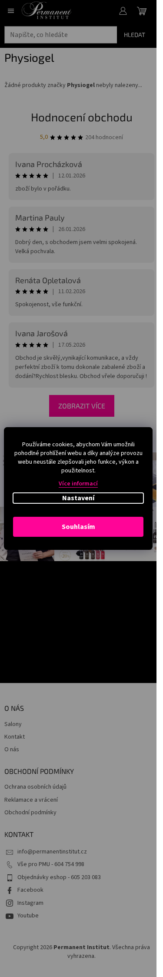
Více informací (78, 483)
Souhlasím (78, 527)
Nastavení (78, 498)
